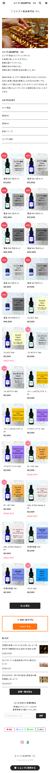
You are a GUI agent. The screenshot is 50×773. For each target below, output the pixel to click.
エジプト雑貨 (7, 139)
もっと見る (25, 605)
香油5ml (5, 123)
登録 (41, 716)
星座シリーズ (7, 131)
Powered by (22, 760)
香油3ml (5, 115)
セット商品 (6, 108)
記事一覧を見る (25, 691)
